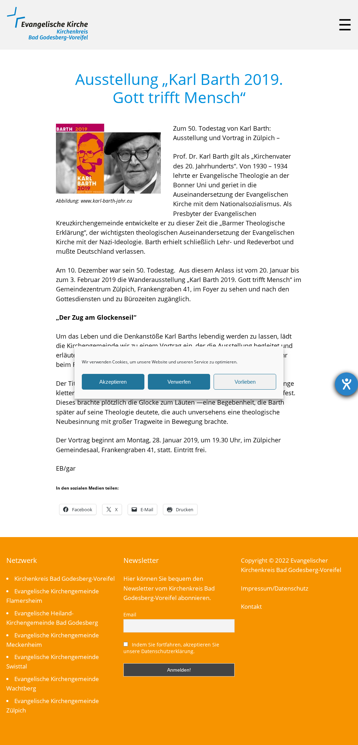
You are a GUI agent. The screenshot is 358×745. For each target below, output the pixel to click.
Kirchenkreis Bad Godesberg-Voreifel (64, 578)
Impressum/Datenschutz (274, 588)
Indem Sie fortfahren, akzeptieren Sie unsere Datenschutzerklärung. (171, 647)
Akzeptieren (113, 382)
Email (129, 614)
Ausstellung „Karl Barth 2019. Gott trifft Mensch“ (179, 88)
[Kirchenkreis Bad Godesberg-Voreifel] (47, 39)
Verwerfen (179, 382)
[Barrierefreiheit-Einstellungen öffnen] (346, 384)
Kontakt (251, 606)
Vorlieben (245, 382)
